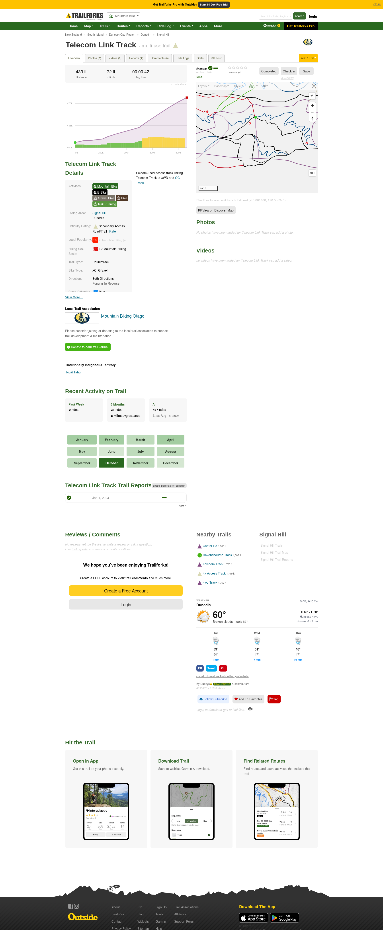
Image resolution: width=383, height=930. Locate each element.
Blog (140, 914)
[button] (106, 799)
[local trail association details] (82, 322)
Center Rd (210, 546)
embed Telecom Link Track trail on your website (222, 676)
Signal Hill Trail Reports (276, 559)
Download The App (257, 906)
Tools (159, 914)
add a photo (284, 232)
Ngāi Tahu (73, 372)
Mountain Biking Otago (123, 316)
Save (306, 71)
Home (73, 25)
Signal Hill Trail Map (274, 552)
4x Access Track (214, 573)
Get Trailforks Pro (301, 25)
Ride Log (164, 25)
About (115, 907)
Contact (116, 921)
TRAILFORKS (222, 684)
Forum (184, 921)
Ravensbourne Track (217, 555)
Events (185, 25)
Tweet (211, 668)
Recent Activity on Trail (95, 391)
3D (312, 173)
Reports (142, 25)
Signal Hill (99, 213)
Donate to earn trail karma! (89, 347)
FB (200, 668)
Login (126, 604)
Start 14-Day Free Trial (214, 4)
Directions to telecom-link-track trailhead (222, 200)
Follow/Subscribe (215, 699)
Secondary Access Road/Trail (108, 228)
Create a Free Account (126, 590)
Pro (139, 907)
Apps (203, 25)
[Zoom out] (312, 112)
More (218, 25)
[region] (257, 137)
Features (117, 914)
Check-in (289, 71)
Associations (186, 907)
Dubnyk (205, 684)
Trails (104, 25)
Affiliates (180, 914)
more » (182, 505)
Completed (269, 71)
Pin (223, 668)
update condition (169, 485)
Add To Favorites (250, 699)
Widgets (143, 921)
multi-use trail (156, 45)
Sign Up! (162, 907)
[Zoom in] (312, 105)
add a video (283, 260)
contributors (241, 684)
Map (87, 25)
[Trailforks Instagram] (76, 906)
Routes (122, 25)
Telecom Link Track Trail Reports (108, 485)
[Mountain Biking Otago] (308, 44)
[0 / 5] (237, 67)
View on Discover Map (217, 210)
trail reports (80, 549)
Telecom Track (213, 564)
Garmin (161, 921)
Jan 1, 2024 (206, 72)
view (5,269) (287, 78)
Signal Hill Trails (271, 545)
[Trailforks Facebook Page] (70, 906)
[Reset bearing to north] (312, 118)
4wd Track (210, 582)
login (313, 16)
